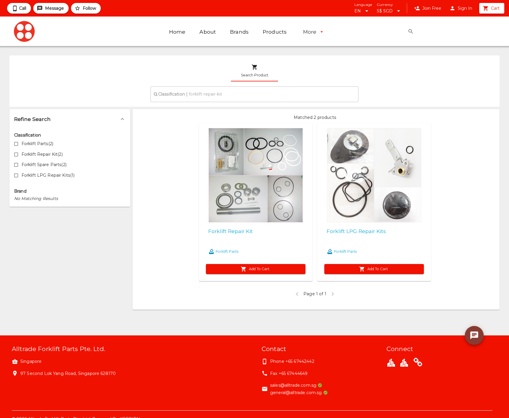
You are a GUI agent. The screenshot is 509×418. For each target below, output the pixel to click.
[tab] (254, 70)
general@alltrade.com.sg (296, 392)
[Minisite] (404, 362)
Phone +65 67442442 (292, 361)
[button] (69, 119)
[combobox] (254, 94)
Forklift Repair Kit (230, 231)
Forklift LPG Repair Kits (356, 231)
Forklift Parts (227, 251)
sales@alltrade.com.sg (293, 385)
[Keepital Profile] (391, 362)
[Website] (418, 363)
